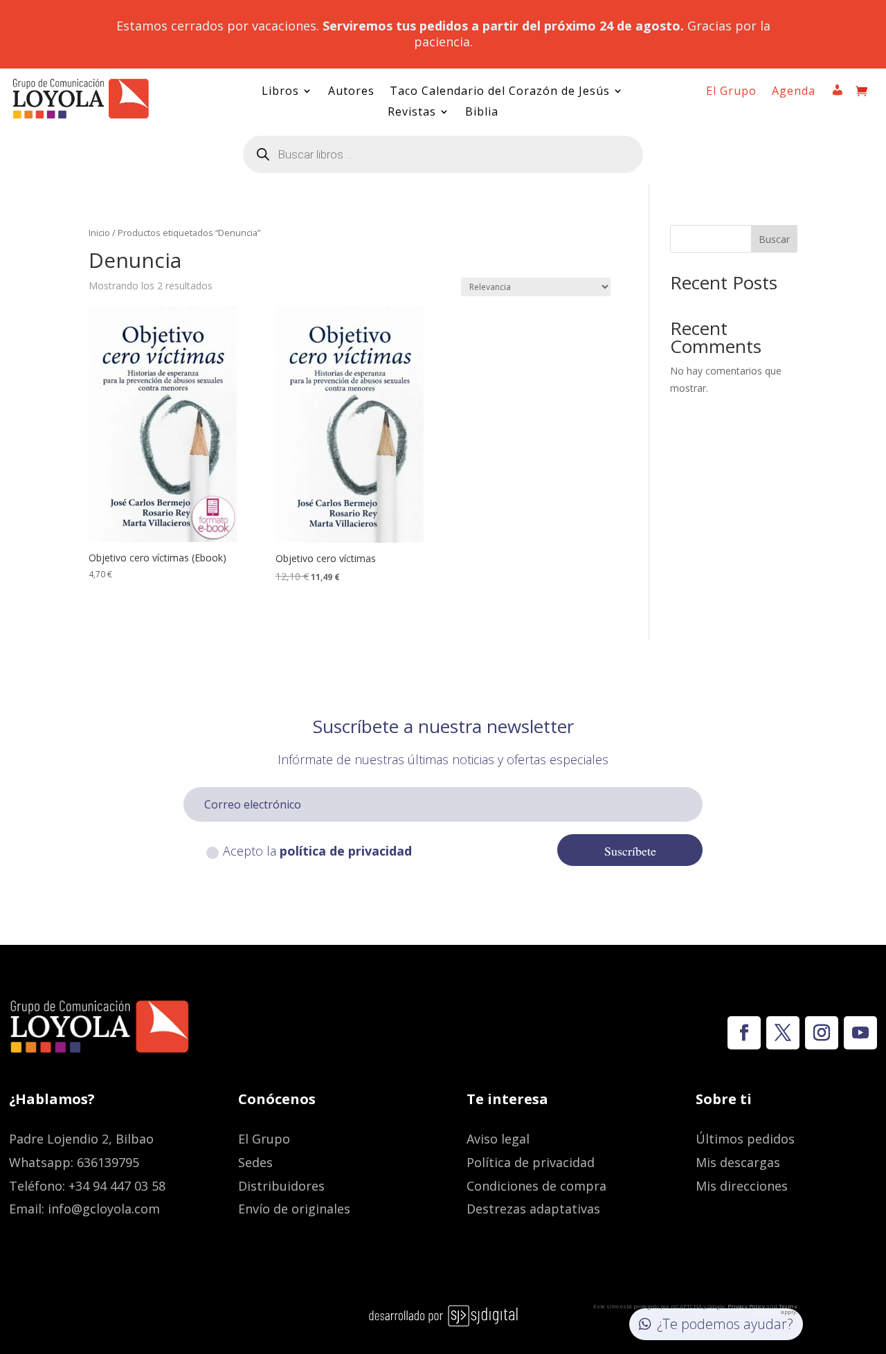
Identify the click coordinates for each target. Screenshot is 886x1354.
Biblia (481, 113)
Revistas (412, 113)
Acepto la (317, 850)
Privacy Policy (746, 1306)
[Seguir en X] (782, 1032)
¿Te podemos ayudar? (725, 1324)
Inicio (99, 232)
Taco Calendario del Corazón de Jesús (500, 92)
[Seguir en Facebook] (744, 1032)
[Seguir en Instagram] (821, 1032)
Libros (280, 92)
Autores (351, 92)
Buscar (774, 239)
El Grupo (731, 92)
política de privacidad (346, 850)
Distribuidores (281, 1185)
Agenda (793, 92)
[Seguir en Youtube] (860, 1032)
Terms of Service (775, 1308)
